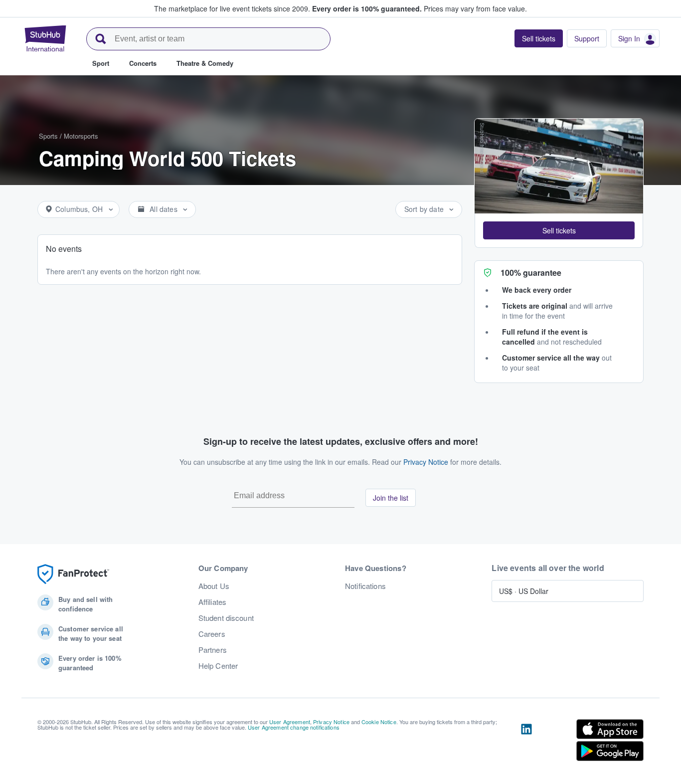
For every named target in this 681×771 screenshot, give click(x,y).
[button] (559, 230)
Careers (211, 634)
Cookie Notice (378, 722)
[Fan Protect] (73, 574)
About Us (213, 586)
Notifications (365, 586)
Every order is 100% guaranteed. (367, 8)
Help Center (218, 666)
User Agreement (289, 722)
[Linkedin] (526, 742)
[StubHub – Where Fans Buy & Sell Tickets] (45, 38)
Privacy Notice (425, 462)
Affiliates (212, 602)
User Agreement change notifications (294, 727)
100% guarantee (531, 272)
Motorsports (81, 136)
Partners (212, 650)
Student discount (226, 618)
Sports (48, 136)
